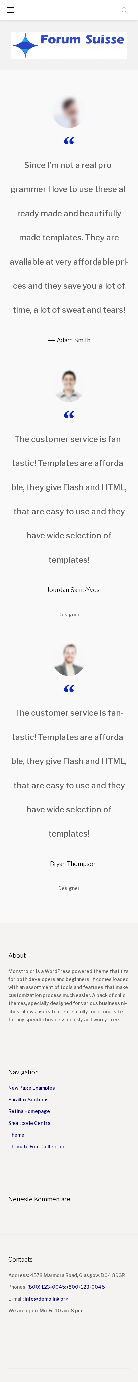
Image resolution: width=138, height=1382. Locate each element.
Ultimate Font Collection (36, 1146)
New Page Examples (31, 1088)
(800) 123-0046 (86, 1287)
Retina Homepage (29, 1111)
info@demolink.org (47, 1299)
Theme (16, 1135)
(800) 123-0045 (46, 1287)
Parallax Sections (28, 1099)
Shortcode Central (30, 1123)
